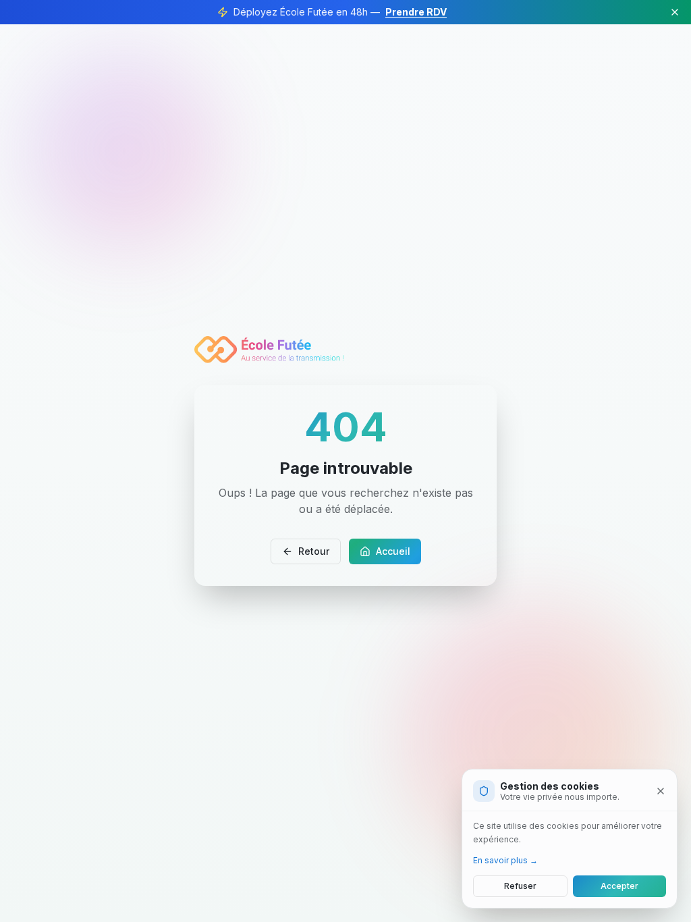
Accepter (619, 886)
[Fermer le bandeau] (675, 12)
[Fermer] (660, 791)
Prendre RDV (416, 12)
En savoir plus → (505, 860)
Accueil (393, 551)
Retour (313, 551)
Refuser (520, 886)
